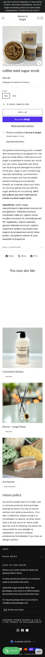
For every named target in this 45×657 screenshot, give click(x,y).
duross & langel (23, 18)
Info (5, 549)
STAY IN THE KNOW (14, 565)
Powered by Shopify (30, 654)
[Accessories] (22, 458)
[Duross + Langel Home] (22, 403)
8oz (6, 96)
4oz (14, 96)
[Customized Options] (22, 348)
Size (4, 91)
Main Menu (9, 556)
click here (30, 195)
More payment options (22, 126)
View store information (15, 141)
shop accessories (9, 487)
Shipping (6, 82)
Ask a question (11, 247)
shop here (9, 376)
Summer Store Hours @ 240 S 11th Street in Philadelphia (21, 621)
